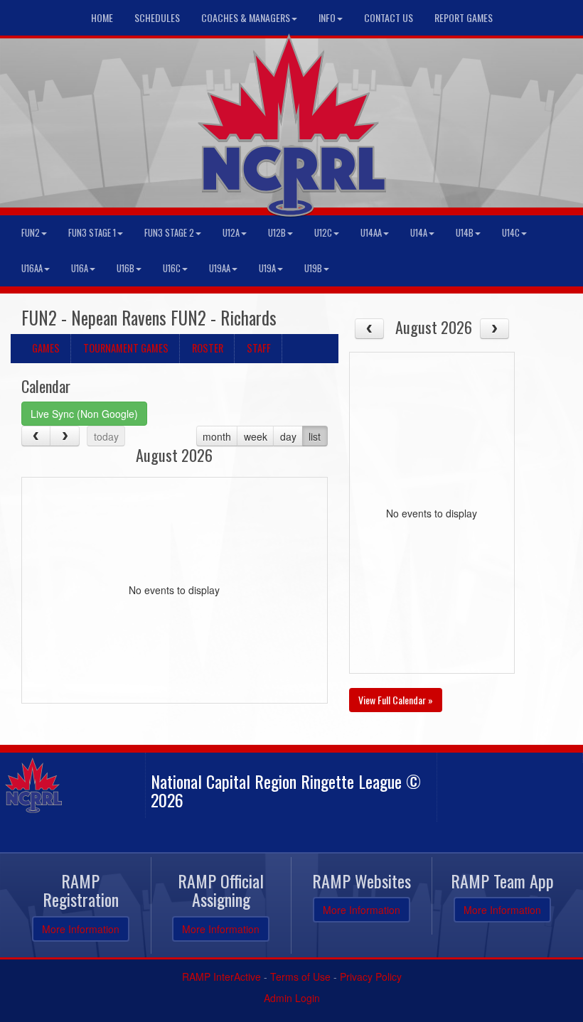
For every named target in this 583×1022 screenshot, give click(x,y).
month (217, 436)
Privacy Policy (371, 976)
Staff (259, 347)
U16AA (32, 268)
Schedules (157, 17)
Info (327, 17)
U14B (465, 233)
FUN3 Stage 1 (92, 233)
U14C (511, 233)
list (315, 436)
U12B (277, 233)
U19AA (219, 268)
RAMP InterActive (221, 976)
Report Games (463, 17)
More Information (80, 929)
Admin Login (292, 998)
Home (102, 17)
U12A (231, 233)
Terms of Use (300, 976)
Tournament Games (126, 347)
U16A (79, 268)
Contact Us (388, 17)
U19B (313, 268)
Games (46, 347)
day (288, 436)
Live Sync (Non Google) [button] (84, 414)
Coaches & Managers (245, 17)
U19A (267, 268)
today (106, 436)
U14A (418, 233)
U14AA (371, 233)
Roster (207, 347)
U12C (323, 233)
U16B (125, 268)
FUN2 (30, 233)
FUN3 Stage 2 (169, 233)
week (255, 436)
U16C (172, 268)
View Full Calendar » (395, 699)
